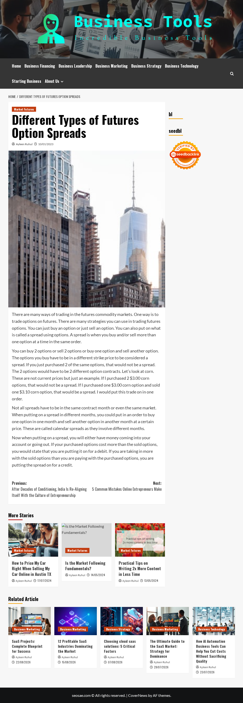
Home (16, 66)
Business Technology (181, 66)
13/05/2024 (151, 580)
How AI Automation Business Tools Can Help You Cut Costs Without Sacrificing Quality (211, 651)
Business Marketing (111, 66)
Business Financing (39, 66)
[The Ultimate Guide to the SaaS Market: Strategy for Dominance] (167, 621)
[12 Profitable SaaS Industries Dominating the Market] (75, 621)
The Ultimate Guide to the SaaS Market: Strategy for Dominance (167, 648)
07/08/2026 (115, 662)
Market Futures (24, 109)
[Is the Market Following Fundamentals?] (87, 539)
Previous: (49, 489)
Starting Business (26, 81)
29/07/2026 (161, 667)
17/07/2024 (44, 580)
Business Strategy (146, 66)
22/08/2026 (23, 662)
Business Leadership (75, 66)
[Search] (232, 73)
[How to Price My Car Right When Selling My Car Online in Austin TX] (33, 539)
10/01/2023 (45, 144)
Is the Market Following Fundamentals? (85, 566)
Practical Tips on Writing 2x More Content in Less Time (140, 568)
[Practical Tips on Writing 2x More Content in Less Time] (140, 539)
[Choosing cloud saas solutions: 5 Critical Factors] (121, 621)
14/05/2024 (98, 575)
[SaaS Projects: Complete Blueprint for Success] (29, 621)
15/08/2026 (69, 662)
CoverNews (137, 695)
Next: (127, 486)
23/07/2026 (207, 672)
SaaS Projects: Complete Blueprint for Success (27, 646)
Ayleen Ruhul (24, 144)
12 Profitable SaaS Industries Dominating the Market (75, 646)
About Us (52, 81)
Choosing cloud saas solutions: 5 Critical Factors (120, 646)
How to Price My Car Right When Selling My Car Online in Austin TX (31, 568)
